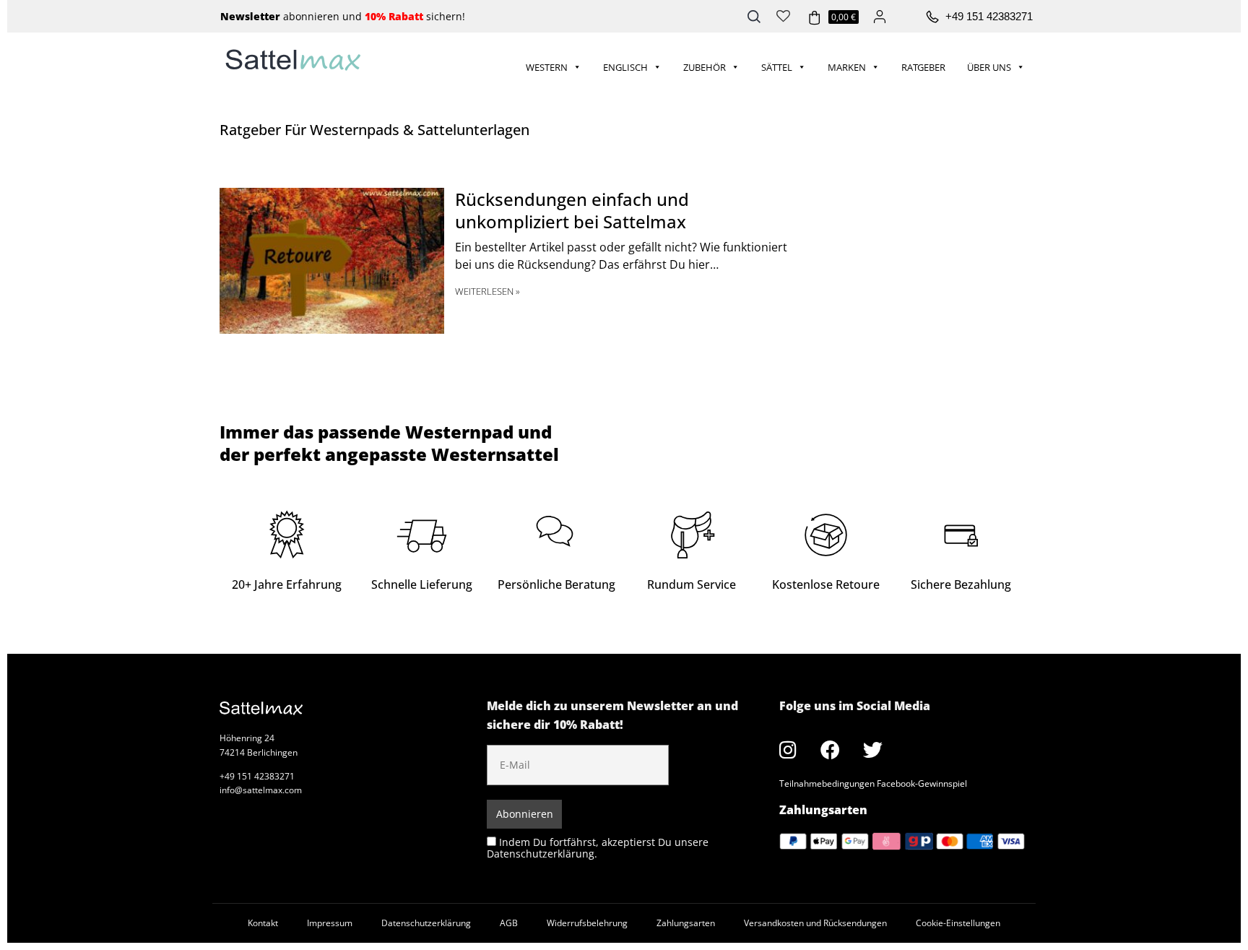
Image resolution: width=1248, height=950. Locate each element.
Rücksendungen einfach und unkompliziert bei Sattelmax (572, 210)
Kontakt (263, 923)
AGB (509, 923)
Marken (847, 67)
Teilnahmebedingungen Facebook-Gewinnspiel (873, 783)
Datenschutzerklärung (426, 923)
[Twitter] (873, 749)
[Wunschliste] (783, 14)
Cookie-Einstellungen (958, 923)
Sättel (776, 67)
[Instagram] (787, 749)
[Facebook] (830, 749)
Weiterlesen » (487, 291)
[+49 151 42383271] (932, 17)
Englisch (625, 67)
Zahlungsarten (685, 923)
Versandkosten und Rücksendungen (815, 923)
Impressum (329, 923)
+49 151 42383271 (989, 16)
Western (547, 67)
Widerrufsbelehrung (587, 923)
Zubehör (704, 67)
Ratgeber (923, 67)
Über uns (989, 67)
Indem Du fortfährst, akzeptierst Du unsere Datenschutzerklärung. (597, 847)
